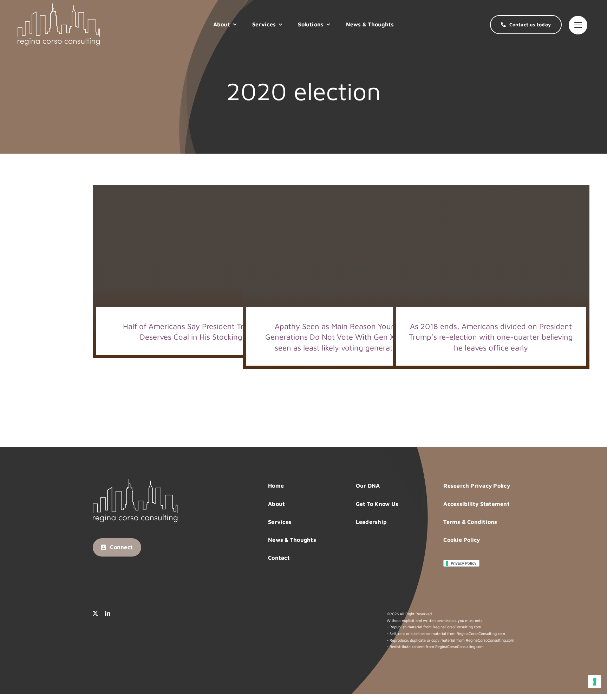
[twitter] (95, 613)
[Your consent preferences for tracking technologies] (594, 681)
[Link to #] (578, 25)
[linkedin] (107, 613)
